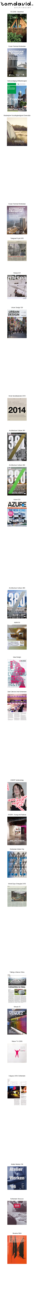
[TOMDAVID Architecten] (16, 5)
